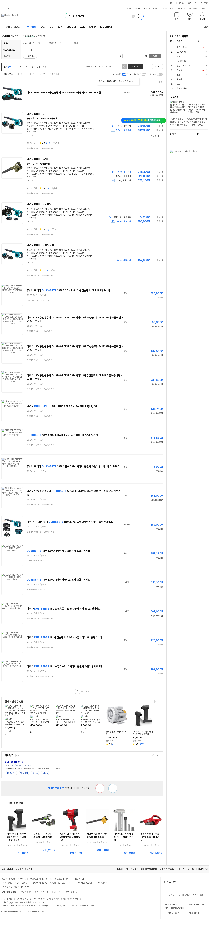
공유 (206, 27)
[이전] (202, 41)
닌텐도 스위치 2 (183, 65)
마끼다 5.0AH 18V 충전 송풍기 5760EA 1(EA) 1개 (62, 406)
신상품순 (43, 74)
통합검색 (31, 27)
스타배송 (34, 773)
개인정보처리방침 (149, 869)
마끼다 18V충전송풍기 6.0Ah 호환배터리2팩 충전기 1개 (64, 637)
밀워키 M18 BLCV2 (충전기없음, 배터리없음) (150, 837)
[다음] (206, 41)
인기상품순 (8, 74)
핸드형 (37, 123)
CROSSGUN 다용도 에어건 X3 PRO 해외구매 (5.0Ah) (16, 837)
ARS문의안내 (194, 913)
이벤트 (188, 8)
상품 (42, 27)
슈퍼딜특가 (24, 773)
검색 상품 (39, 66)
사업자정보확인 (101, 883)
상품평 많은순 (55, 74)
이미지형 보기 (150, 66)
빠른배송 (31, 56)
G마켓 (14, 762)
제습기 (179, 56)
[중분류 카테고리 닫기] (36, 43)
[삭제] (133, 16)
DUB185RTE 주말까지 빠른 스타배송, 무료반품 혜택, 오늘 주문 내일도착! (33, 768)
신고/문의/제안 (183, 895)
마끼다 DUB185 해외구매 (40, 245)
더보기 (203, 8)
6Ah (73, 250)
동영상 (92, 27)
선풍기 (179, 75)
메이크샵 (204, 3)
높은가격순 (32, 74)
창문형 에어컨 (182, 88)
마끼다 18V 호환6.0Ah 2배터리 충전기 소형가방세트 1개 (64, 666)
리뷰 (82, 27)
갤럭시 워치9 (182, 47)
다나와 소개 (122, 869)
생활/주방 (52, 43)
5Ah (73, 123)
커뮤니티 (179, 8)
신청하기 (153, 755)
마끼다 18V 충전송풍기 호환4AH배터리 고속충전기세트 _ (64, 608)
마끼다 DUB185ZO (37, 159)
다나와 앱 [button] (7, 8)
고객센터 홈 (170, 895)
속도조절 (80, 126)
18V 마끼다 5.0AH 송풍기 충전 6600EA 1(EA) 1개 (62, 435)
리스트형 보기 (146, 66)
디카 (76, 43)
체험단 (195, 8)
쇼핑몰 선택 (90, 66)
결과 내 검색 (134, 66)
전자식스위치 (32, 128)
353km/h (85, 123)
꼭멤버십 (44, 773)
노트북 (179, 84)
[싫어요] (99, 788)
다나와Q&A (106, 27)
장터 (51, 27)
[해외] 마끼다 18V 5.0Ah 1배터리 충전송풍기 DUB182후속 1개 (68, 290)
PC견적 (147, 8)
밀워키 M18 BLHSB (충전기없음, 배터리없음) (70, 837)
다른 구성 (154, 136)
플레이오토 (192, 3)
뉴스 (60, 27)
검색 (155, 56)
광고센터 (191, 869)
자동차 (129, 8)
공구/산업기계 (28, 43)
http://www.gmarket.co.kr (20, 765)
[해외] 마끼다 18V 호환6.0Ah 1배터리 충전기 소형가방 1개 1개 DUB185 (73, 466)
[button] (176, 17)
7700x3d (181, 61)
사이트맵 (181, 869)
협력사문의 (203, 869)
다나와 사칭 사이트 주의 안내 (20, 869)
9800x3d (181, 52)
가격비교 (22, 66)
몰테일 (181, 3)
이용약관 (134, 869)
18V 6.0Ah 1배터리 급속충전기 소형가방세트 (58, 550)
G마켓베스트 (11, 773)
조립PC (138, 8)
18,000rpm (38, 126)
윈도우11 (180, 79)
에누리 (171, 3)
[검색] (139, 16)
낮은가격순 (20, 74)
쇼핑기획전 (169, 8)
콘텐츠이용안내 (72, 892)
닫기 (29, 135)
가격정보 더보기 (151, 126)
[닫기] (136, 81)
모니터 (179, 70)
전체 (8, 66)
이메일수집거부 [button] (174, 913)
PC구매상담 (157, 8)
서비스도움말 (198, 895)
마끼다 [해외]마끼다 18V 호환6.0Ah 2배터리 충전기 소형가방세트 (70, 521)
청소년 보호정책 (167, 869)
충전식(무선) (46, 123)
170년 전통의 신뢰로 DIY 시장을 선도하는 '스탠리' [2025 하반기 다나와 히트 (196, 108)
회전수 (29, 126)
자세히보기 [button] (56, 892)
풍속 (78, 123)
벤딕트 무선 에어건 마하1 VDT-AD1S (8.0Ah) (123, 837)
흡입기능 (72, 126)
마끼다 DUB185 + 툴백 (39, 204)
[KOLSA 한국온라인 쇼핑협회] (7, 919)
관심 (58, 143)
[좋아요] (112, 788)
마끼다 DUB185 (35, 114)
